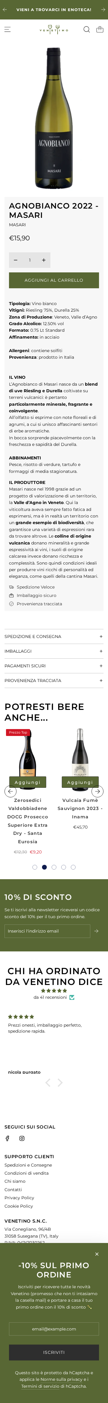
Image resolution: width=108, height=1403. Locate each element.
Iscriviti (54, 1352)
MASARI (17, 224)
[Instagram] (21, 1138)
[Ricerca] (86, 29)
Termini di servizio (40, 1386)
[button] (34, 867)
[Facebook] (7, 1138)
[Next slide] (103, 9)
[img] (54, 990)
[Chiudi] (97, 1254)
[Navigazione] (7, 29)
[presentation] (10, 791)
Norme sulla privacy (61, 1379)
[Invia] (97, 931)
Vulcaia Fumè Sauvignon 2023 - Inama (80, 808)
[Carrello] (99, 29)
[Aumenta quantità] (43, 260)
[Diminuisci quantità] (15, 260)
